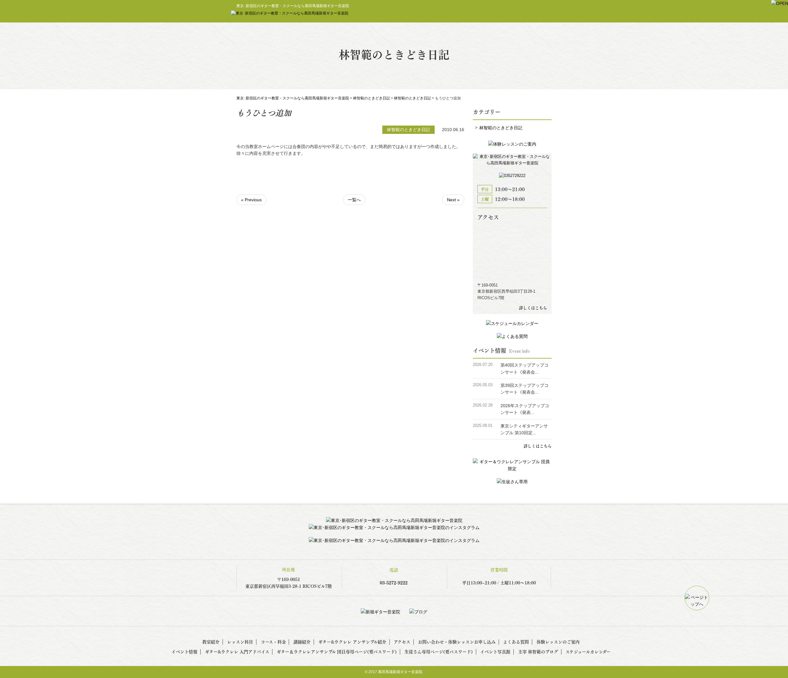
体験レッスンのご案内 (558, 641)
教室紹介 (210, 641)
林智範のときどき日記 (500, 127)
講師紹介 (302, 641)
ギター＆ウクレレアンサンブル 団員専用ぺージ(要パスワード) (337, 651)
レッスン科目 (240, 641)
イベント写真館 (495, 651)
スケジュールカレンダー (587, 651)
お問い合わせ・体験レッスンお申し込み (457, 641)
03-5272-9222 (394, 582)
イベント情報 (184, 651)
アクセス (402, 641)
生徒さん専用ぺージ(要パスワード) (438, 651)
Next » (453, 199)
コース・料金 (273, 641)
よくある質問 (516, 641)
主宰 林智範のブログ (538, 651)
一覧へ (354, 199)
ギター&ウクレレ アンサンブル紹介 (352, 641)
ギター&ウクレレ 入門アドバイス (237, 651)
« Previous (251, 199)
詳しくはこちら (533, 307)
